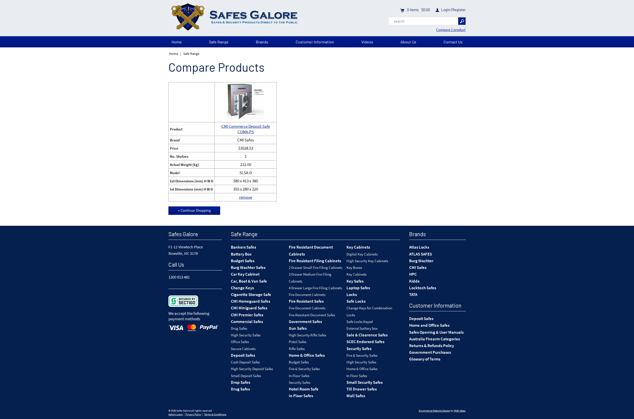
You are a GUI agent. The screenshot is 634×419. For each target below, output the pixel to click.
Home (177, 41)
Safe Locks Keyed (359, 321)
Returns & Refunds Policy (431, 345)
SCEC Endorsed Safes (365, 341)
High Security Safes (246, 335)
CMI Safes (417, 267)
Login (445, 9)
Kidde (414, 281)
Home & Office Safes (307, 355)
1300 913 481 (179, 277)
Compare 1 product (451, 29)
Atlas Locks (419, 247)
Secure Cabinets (243, 348)
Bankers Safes (243, 247)
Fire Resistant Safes (306, 301)
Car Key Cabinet (245, 274)
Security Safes (299, 382)
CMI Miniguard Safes (249, 308)
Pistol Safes (297, 341)
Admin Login (175, 414)
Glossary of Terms (424, 359)
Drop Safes (240, 382)
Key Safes (355, 281)
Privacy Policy (193, 414)
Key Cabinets (358, 247)
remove (245, 197)
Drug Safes (239, 328)
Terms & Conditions (215, 414)
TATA (413, 294)
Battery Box (241, 254)
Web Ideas (460, 410)
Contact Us (453, 41)
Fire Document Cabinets (307, 294)
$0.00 (425, 9)
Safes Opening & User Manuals (436, 332)
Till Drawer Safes (361, 389)
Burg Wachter (421, 260)
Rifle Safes (297, 348)
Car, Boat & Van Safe (249, 281)
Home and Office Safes (429, 325)
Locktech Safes (422, 287)
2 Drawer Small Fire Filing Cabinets (315, 267)
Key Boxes (354, 267)
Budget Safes (242, 260)
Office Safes (240, 341)
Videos (367, 41)
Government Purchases (430, 352)
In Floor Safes (299, 375)
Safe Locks (356, 301)
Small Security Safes (364, 382)
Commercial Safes (247, 321)
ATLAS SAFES (420, 254)
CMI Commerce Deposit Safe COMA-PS (245, 129)
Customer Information (315, 41)
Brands (262, 41)
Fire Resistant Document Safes (312, 315)
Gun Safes (298, 328)
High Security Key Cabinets (367, 260)
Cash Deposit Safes (245, 362)
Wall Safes (355, 395)
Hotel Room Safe (303, 389)
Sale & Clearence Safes (367, 335)
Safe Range (219, 41)
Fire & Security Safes (304, 368)
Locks (351, 294)
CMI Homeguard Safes (250, 301)
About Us (408, 41)
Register (459, 9)
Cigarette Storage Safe (251, 294)
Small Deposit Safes (246, 375)
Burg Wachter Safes (248, 267)
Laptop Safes (358, 287)
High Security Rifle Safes (307, 335)
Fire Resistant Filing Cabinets (315, 260)
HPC (413, 274)
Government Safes (305, 321)
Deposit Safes (243, 355)
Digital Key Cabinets (362, 254)
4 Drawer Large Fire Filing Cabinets (315, 288)
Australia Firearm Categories (434, 339)
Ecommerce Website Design (434, 410)
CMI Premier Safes (247, 315)
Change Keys (242, 287)
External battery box (362, 328)
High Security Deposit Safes (252, 368)
